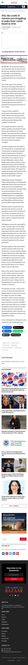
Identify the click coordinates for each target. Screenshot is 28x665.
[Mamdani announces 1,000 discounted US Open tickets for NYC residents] (14, 422)
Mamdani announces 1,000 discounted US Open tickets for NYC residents (13, 432)
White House (18, 347)
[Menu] (3, 2)
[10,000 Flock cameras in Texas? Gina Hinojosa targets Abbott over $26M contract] (14, 487)
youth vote (5, 350)
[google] (7, 553)
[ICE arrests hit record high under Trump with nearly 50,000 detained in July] (14, 443)
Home (3, 11)
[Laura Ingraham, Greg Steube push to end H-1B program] (14, 402)
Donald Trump (15, 342)
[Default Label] (14, 553)
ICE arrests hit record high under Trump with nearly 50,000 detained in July (13, 453)
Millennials (14, 345)
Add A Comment (14, 506)
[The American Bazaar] (14, 2)
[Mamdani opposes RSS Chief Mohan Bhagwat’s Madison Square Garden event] (14, 465)
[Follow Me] (10, 553)
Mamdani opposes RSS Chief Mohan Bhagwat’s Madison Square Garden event (13, 475)
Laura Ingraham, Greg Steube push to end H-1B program (13, 411)
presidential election (7, 347)
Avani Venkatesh (7, 27)
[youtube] (17, 553)
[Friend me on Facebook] (3, 553)
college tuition (6, 342)
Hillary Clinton (5, 345)
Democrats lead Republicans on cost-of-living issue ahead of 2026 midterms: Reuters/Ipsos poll (14, 390)
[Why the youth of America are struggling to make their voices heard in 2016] (14, 40)
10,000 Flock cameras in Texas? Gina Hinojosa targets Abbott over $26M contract (13, 498)
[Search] (25, 2)
